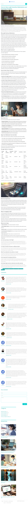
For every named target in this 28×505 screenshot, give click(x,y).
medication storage (21, 268)
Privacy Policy (6, 501)
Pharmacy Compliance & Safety (6, 416)
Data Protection (10, 501)
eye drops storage (11, 268)
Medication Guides (4, 411)
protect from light (16, 268)
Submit (25, 404)
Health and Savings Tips (5, 412)
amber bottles (2, 269)
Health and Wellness (4, 415)
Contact (5, 502)
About (2, 501)
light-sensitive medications (6, 268)
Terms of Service (8, 502)
